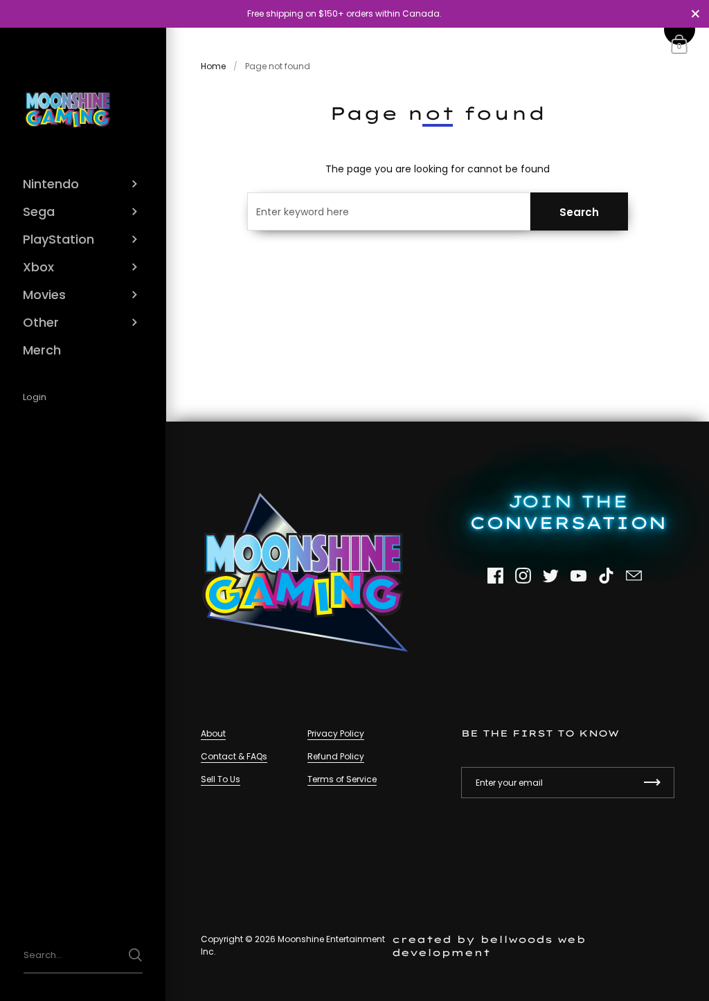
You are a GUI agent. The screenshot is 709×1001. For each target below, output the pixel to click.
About (213, 733)
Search (579, 212)
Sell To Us (220, 779)
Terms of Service (342, 779)
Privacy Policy (335, 733)
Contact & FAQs (234, 756)
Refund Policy (335, 756)
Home (213, 66)
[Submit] (135, 955)
